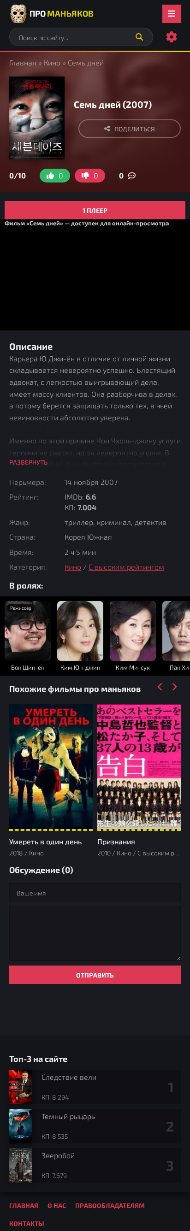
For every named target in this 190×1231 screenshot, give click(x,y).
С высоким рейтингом (126, 566)
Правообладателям (110, 1205)
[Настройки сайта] (171, 37)
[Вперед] (174, 687)
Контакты (26, 1223)
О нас (57, 1205)
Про (62, 13)
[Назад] (160, 687)
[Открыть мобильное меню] (171, 14)
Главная (22, 62)
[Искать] (139, 37)
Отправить (95, 975)
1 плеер (95, 210)
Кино (52, 62)
